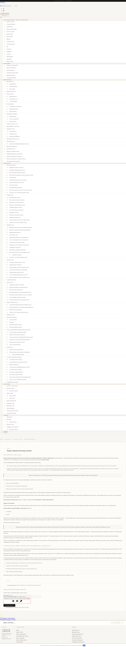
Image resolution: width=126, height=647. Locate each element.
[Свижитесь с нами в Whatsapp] (4, 11)
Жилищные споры (10, 224)
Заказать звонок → (117, 622)
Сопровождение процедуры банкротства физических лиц (20, 304)
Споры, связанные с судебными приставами (17, 332)
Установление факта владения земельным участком (19, 267)
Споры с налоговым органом (14, 344)
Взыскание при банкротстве (14, 136)
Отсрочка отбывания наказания (18, 354)
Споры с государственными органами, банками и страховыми (18, 329)
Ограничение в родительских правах (16, 214)
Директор (8, 39)
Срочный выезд (10, 26)
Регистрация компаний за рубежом (13, 161)
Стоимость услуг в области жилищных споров (18, 257)
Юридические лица (7, 79)
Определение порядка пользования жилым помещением (20, 229)
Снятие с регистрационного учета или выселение (18, 239)
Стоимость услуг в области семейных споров (18, 222)
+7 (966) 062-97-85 (6, 631)
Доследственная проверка (12, 29)
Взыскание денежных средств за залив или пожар (18, 237)
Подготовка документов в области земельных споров (19, 277)
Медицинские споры (11, 314)
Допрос (17, 630)
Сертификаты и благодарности (12, 426)
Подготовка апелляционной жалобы (16, 372)
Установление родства (13, 184)
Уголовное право (7, 63)
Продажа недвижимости (14, 364)
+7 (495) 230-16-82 (68, 0)
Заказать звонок (4, 15)
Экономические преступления (12, 72)
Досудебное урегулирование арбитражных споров (19, 143)
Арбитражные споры (11, 128)
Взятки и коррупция (10, 70)
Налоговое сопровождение (12, 146)
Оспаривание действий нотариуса (15, 187)
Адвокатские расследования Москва (16, 349)
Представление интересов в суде (13, 138)
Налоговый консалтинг (11, 148)
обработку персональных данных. (21, 607)
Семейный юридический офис (12, 382)
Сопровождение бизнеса (11, 279)
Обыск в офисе (12, 88)
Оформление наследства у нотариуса (16, 167)
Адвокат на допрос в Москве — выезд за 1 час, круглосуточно (16, 19)
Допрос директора (12, 111)
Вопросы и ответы (10, 424)
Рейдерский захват (12, 116)
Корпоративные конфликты (12, 113)
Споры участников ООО (14, 118)
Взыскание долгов (12, 131)
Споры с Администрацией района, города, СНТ (18, 274)
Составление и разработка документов (14, 357)
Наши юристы (9, 416)
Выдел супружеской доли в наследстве (16, 182)
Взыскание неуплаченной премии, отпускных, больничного (20, 294)
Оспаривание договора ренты (15, 247)
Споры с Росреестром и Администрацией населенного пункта (21, 337)
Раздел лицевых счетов (13, 234)
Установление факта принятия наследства (17, 172)
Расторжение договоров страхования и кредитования (19, 339)
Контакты (5, 432)
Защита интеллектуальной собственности (15, 156)
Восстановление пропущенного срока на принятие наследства (21, 175)
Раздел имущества (8, 439)
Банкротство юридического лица (13, 151)
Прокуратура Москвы (11, 75)
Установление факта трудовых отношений (17, 297)
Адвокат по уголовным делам (12, 65)
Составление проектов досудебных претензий (18, 362)
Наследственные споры (11, 165)
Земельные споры (10, 259)
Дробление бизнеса (13, 96)
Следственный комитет (11, 24)
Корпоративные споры (11, 91)
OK (84, 645)
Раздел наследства (12, 177)
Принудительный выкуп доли (15, 232)
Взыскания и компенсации (12, 317)
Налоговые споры (10, 93)
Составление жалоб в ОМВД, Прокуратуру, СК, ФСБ (19, 367)
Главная (1, 439)
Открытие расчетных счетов (12, 123)
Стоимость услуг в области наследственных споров (19, 192)
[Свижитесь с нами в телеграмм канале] (4, 9)
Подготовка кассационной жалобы (16, 374)
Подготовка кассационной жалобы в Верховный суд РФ (20, 377)
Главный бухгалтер (10, 41)
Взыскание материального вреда (15, 327)
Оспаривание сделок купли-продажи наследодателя (19, 244)
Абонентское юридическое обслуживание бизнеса (16, 158)
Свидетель (9, 54)
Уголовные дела (10, 347)
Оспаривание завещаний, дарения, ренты (17, 170)
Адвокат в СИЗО (10, 393)
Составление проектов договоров (15, 359)
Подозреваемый (10, 56)
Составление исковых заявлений (15, 369)
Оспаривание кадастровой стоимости (16, 272)
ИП (7, 46)
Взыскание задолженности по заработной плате (18, 287)
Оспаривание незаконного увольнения (16, 284)
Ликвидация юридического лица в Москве (15, 153)
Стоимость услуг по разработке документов (17, 379)
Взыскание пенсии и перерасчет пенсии (17, 342)
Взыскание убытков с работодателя (16, 289)
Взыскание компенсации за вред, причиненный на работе (20, 292)
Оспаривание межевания (16, 254)
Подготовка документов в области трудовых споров (19, 299)
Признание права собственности (15, 264)
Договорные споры (13, 133)
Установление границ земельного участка (17, 262)
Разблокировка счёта (13, 98)
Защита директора (10, 103)
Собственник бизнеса (11, 44)
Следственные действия (11, 77)
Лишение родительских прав (14, 217)
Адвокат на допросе (10, 388)
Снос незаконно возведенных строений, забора (18, 269)
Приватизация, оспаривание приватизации (17, 249)
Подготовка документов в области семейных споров (19, 219)
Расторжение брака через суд (15, 197)
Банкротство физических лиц (12, 302)
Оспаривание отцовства (13, 212)
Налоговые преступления (21, 640)
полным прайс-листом (12, 585)
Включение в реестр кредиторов (15, 309)
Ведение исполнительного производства (17, 334)
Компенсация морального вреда (15, 324)
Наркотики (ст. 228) (10, 403)
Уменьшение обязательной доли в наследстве (18, 180)
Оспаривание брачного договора (15, 207)
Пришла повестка (10, 61)
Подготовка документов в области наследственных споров (20, 190)
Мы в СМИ (9, 419)
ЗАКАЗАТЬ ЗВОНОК (9, 605)
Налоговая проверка (13, 86)
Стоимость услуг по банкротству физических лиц (18, 312)
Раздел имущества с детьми (17, 439)
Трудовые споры (10, 282)
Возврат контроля (12, 121)
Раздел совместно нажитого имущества (16, 199)
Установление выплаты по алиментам (16, 209)
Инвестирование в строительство (13, 126)
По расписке (11, 322)
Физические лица (7, 163)
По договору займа (13, 319)
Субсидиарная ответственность (15, 106)
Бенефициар (9, 51)
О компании (6, 415)
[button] (1, 615)
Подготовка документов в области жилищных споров (19, 252)
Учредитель (9, 49)
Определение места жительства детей (16, 202)
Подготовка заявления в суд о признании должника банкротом (21, 307)
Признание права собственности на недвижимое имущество (20, 227)
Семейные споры (10, 194)
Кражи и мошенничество (11, 67)
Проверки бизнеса (10, 81)
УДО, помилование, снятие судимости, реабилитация (19, 352)
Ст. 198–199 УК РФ (13, 101)
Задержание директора (13, 108)
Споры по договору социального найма (16, 242)
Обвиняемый (9, 59)
